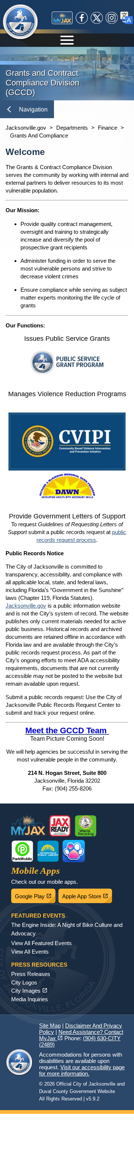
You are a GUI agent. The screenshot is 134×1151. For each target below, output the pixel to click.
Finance (107, 128)
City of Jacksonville (25, 22)
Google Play (35, 894)
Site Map (50, 1025)
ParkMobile (22, 851)
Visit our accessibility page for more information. (82, 1070)
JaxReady (60, 826)
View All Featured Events (41, 943)
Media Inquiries (29, 999)
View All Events (30, 951)
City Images (29, 990)
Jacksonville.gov (26, 128)
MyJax (62, 18)
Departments (72, 128)
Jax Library (48, 851)
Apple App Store (87, 894)
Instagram (111, 17)
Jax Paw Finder (74, 851)
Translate (126, 17)
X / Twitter (96, 17)
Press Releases (30, 974)
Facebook (81, 17)
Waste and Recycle (85, 826)
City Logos (24, 982)
